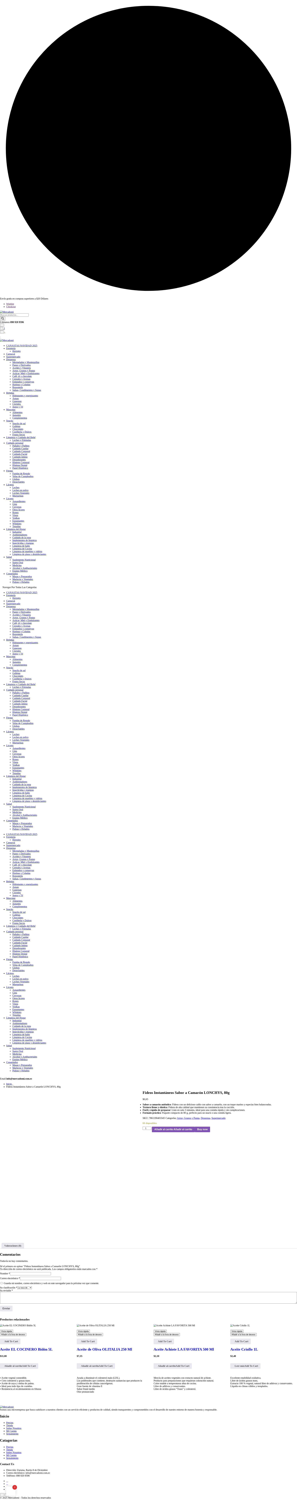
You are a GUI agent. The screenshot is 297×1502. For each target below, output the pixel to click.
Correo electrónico (10, 1278)
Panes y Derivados (21, 365)
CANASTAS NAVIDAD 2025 (21, 345)
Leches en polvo (20, 490)
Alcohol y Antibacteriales (24, 568)
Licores (9, 498)
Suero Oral (17, 562)
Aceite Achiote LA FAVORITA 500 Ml (184, 1349)
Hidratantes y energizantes (25, 395)
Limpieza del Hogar (16, 529)
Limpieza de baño (21, 546)
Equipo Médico (20, 571)
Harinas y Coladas (21, 384)
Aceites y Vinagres (21, 368)
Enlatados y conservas (23, 381)
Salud (9, 557)
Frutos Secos (18, 434)
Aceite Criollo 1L (244, 1349)
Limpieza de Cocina (22, 548)
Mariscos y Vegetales (22, 579)
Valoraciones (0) (12, 1245)
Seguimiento (12, 1433)
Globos (15, 479)
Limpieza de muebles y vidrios (27, 551)
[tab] (13, 1246)
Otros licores (18, 509)
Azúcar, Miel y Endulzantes (25, 373)
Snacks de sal (19, 423)
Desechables (18, 482)
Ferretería (10, 348)
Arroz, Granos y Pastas (23, 370)
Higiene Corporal (20, 462)
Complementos (19, 418)
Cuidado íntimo (20, 457)
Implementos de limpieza (24, 540)
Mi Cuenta (11, 1431)
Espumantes (18, 521)
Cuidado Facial (19, 454)
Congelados (12, 573)
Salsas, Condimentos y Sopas (26, 390)
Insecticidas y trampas (23, 543)
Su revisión (6, 1290)
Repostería (17, 387)
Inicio (9, 1084)
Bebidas (10, 393)
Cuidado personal (14, 443)
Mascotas (10, 409)
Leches (15, 487)
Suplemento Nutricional (24, 559)
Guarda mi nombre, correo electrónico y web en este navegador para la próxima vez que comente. (51, 1283)
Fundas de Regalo (21, 473)
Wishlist (10, 304)
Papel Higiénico (20, 468)
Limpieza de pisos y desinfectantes (29, 554)
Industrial (17, 532)
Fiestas (9, 470)
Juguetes (16, 415)
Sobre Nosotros (13, 1428)
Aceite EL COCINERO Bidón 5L (26, 1349)
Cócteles (16, 404)
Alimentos (17, 412)
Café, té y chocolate (22, 376)
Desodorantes (19, 459)
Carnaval (10, 354)
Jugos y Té (17, 406)
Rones (15, 512)
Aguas (15, 398)
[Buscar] (2, 319)
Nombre (5, 1273)
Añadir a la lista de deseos (13, 1334)
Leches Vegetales (20, 493)
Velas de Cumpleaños (22, 476)
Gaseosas (17, 401)
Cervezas (16, 507)
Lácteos (10, 484)
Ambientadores (19, 534)
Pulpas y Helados (20, 582)
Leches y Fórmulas (21, 440)
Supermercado (13, 356)
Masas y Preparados (22, 576)
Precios (9, 1422)
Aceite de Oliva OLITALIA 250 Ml (104, 1349)
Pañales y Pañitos (20, 445)
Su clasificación (8, 1287)
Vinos (15, 515)
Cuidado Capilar (20, 448)
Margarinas (17, 495)
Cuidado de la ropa (21, 537)
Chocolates (17, 429)
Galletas (16, 426)
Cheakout (11, 306)
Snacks (9, 420)
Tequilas (16, 526)
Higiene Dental (19, 465)
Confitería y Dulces (21, 432)
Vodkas (16, 518)
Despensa (11, 359)
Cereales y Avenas (21, 379)
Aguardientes (18, 501)
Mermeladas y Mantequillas (25, 362)
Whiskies (16, 523)
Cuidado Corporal (21, 451)
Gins (14, 504)
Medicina (17, 565)
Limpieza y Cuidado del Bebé (20, 437)
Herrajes (16, 351)
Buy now (202, 1129)
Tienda (9, 1425)
